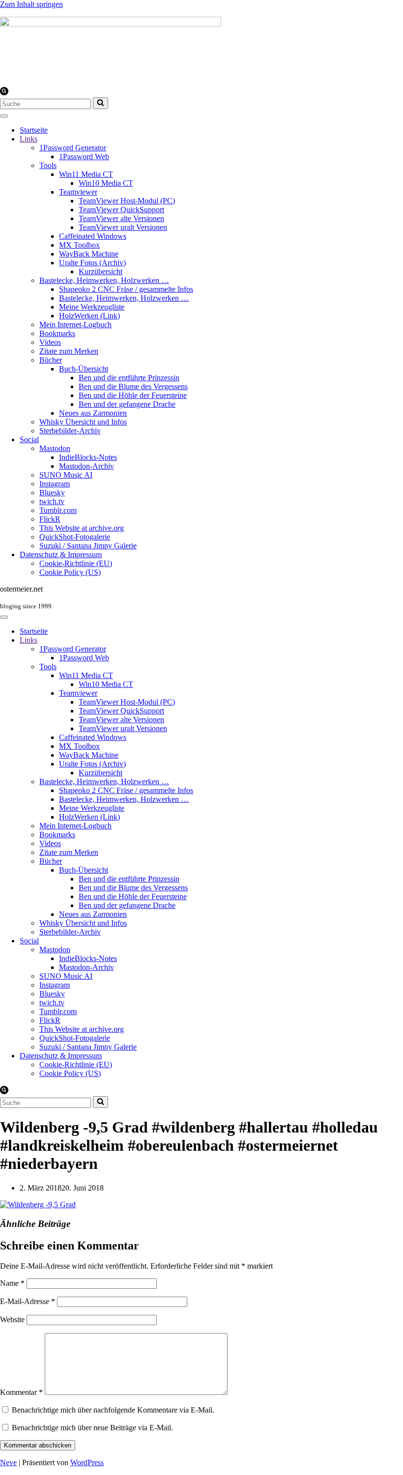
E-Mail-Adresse (27, 1301)
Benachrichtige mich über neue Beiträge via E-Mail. (92, 1427)
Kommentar (21, 1392)
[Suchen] (4, 92)
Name (12, 1283)
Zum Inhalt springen (31, 4)
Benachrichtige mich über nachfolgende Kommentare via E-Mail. (113, 1410)
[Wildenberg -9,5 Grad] (38, 1204)
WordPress (87, 1462)
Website (12, 1319)
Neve (8, 1462)
